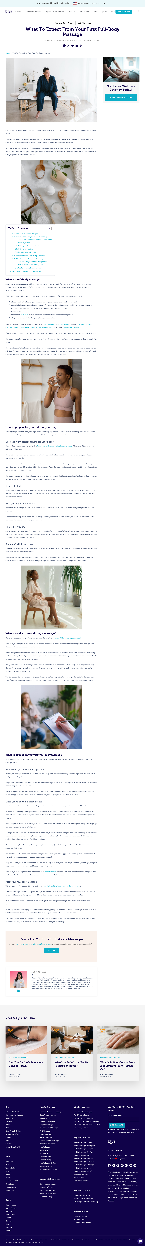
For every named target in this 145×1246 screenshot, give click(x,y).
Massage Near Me (81, 1174)
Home (8, 53)
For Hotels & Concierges (83, 1112)
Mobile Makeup (45, 1156)
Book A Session (124, 11)
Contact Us (10, 1190)
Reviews (9, 1121)
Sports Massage (46, 1118)
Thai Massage (45, 1131)
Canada (8, 1218)
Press (8, 1124)
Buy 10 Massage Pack (48, 1193)
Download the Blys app (14, 1115)
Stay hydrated (24, 243)
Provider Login (11, 1187)
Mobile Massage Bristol (83, 1155)
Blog (7, 1128)
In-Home (18, 11)
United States (11, 1208)
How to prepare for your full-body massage (31, 237)
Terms (8, 1174)
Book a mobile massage (121, 97)
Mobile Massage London (83, 1142)
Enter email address (116, 1115)
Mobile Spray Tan (46, 1166)
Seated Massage (46, 1137)
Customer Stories (80, 1216)
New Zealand (10, 1214)
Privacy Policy (129, 1133)
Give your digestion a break (29, 246)
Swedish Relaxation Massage (51, 1112)
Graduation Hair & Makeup (83, 1198)
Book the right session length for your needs (35, 239)
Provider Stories (80, 1219)
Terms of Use (116, 1133)
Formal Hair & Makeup (82, 1195)
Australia (9, 1211)
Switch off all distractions (28, 252)
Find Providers (79, 1177)
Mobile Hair (44, 1153)
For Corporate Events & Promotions (87, 1121)
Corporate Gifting (46, 1197)
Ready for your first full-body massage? (26, 271)
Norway (8, 1230)
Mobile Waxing (45, 1160)
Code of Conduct (12, 1181)
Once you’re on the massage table (32, 265)
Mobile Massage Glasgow (83, 1158)
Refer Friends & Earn (13, 1131)
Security (8, 1171)
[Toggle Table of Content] (49, 228)
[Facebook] (64, 46)
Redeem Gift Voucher (48, 1187)
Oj (54, 41)
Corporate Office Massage (49, 1140)
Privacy (8, 1177)
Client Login (10, 1184)
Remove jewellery (26, 249)
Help (113, 11)
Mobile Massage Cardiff (82, 1171)
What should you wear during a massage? (30, 256)
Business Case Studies (82, 1223)
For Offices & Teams (81, 1115)
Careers (8, 1137)
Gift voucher (84, 11)
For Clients (60, 23)
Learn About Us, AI (13, 1147)
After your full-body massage (30, 268)
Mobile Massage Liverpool (84, 1149)
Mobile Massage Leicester (84, 1161)
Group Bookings (45, 1134)
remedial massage (63, 324)
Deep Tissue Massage (48, 1115)
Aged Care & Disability (55, 11)
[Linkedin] (77, 46)
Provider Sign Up (100, 11)
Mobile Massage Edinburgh (84, 1165)
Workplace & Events (33, 11)
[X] (68, 46)
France (8, 1224)
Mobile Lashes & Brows (48, 1163)
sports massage (49, 324)
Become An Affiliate (13, 1134)
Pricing (8, 1165)
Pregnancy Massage (47, 1121)
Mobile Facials (45, 1147)
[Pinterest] (81, 46)
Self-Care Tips (84, 23)
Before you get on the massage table (33, 261)
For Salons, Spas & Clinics (83, 1118)
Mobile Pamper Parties (48, 1169)
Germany (9, 1221)
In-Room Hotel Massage (49, 1128)
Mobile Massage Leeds (82, 1168)
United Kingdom (11, 1205)
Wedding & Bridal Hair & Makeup (86, 1202)
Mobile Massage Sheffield (83, 1152)
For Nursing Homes (81, 1128)
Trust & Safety (11, 1168)
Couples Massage (46, 1124)
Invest (8, 1140)
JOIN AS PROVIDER (13, 1112)
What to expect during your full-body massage (32, 259)
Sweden (9, 1227)
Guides (71, 23)
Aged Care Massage (47, 1144)
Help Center (10, 1161)
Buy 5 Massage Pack (47, 1190)
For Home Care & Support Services (87, 1124)
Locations (71, 11)
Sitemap (9, 1144)
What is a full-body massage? (26, 233)
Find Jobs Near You (81, 1181)
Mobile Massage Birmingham (84, 1145)
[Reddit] (72, 46)
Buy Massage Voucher (48, 1184)
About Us (9, 1118)
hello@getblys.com (115, 1150)
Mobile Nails (44, 1150)
